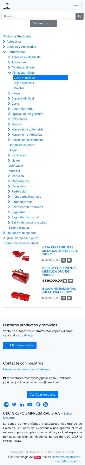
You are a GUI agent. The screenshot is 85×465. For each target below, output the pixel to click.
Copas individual (23, 98)
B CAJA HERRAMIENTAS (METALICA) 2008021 (59, 290)
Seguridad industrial (25, 217)
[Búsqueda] (80, 16)
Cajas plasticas (24, 83)
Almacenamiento (23, 72)
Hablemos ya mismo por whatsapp (26, 369)
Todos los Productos (17, 36)
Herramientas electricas (27, 139)
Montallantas (20, 181)
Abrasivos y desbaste (26, 57)
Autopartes (14, 41)
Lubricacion (16, 165)
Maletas (19, 88)
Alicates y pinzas (23, 67)
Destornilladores (22, 108)
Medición (18, 176)
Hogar (13, 150)
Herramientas (16, 52)
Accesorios (19, 62)
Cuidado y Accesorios (21, 46)
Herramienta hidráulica (27, 134)
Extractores (19, 119)
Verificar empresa (43, 394)
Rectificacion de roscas (27, 207)
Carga (16, 93)
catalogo (27, 335)
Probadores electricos (26, 196)
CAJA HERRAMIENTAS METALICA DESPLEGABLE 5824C (60, 250)
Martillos (14, 170)
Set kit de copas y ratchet (29, 222)
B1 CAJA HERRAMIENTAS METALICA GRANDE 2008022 (59, 271)
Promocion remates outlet (21, 243)
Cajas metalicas (24, 77)
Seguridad (19, 212)
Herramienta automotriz (27, 129)
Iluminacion (19, 155)
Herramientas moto (21, 145)
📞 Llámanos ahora (20, 345)
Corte (15, 103)
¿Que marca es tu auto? (23, 238)
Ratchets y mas (22, 201)
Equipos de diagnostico (27, 114)
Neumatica (19, 186)
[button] (43, 23)
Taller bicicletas (19, 227)
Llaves (16, 160)
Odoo (37, 457)
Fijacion (17, 124)
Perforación (19, 191)
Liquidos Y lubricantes (21, 232)
